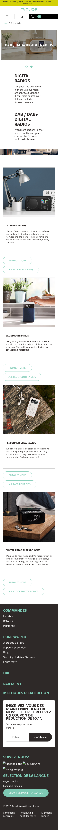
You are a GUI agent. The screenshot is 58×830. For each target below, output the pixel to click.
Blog (6, 652)
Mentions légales (46, 814)
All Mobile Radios (19, 484)
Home (5, 23)
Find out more (17, 260)
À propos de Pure (13, 642)
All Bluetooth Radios (22, 376)
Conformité (10, 662)
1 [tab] (26, 67)
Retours (8, 621)
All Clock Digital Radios (23, 591)
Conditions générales (9, 814)
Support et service (14, 647)
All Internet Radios (20, 269)
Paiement (9, 625)
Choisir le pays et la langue (26, 792)
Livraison (8, 616)
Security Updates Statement (20, 657)
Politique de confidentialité (28, 814)
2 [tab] (31, 67)
